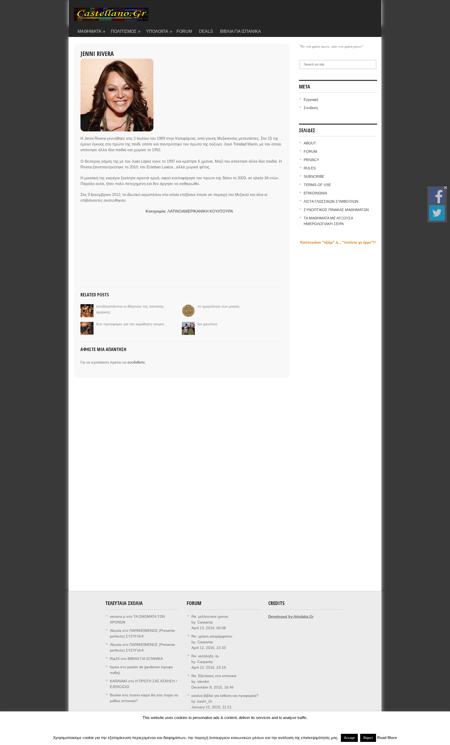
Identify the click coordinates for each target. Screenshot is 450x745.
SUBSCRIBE (314, 176)
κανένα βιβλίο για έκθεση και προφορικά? (224, 695)
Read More (387, 737)
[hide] (445, 187)
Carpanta (205, 622)
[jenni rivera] (116, 95)
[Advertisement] (113, 240)
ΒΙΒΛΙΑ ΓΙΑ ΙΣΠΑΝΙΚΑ (240, 31)
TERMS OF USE (317, 185)
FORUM (184, 31)
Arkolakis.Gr (303, 616)
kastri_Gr (205, 701)
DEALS (206, 31)
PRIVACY (311, 160)
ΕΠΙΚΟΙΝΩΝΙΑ (315, 193)
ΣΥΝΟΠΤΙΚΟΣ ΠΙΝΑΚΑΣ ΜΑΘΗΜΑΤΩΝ (336, 210)
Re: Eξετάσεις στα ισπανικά (213, 676)
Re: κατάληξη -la (204, 656)
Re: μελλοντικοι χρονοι (209, 616)
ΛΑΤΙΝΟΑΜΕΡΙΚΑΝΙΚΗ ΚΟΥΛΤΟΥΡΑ (200, 211)
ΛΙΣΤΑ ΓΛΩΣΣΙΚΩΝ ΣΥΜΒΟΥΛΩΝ (331, 201)
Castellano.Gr (111, 17)
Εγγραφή (311, 99)
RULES (310, 168)
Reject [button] (368, 738)
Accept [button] (349, 738)
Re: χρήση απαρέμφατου (211, 636)
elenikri (203, 681)
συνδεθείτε (136, 362)
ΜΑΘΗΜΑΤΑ (91, 31)
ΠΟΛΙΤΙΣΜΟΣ (126, 31)
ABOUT (310, 143)
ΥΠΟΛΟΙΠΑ (159, 31)
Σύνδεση (311, 108)
